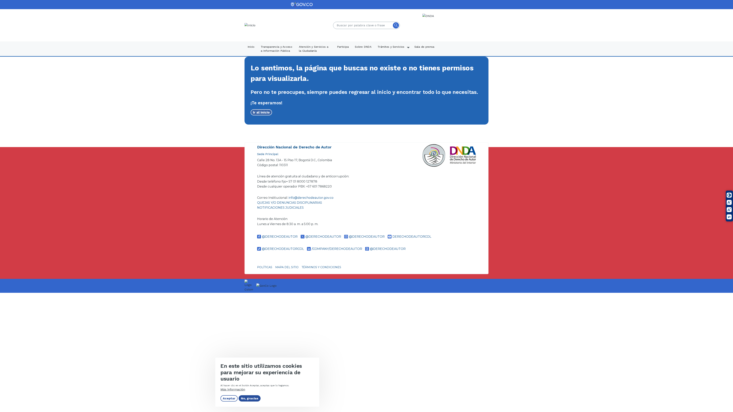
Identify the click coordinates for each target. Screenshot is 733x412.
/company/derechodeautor (337, 249)
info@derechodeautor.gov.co (311, 198)
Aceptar (229, 398)
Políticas (264, 267)
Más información (232, 389)
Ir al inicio (261, 112)
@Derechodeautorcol (283, 249)
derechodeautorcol (411, 236)
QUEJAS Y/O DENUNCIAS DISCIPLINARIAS (289, 202)
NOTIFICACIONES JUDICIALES (280, 207)
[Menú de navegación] (727, 9)
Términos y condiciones (321, 267)
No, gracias (249, 398)
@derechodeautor (280, 236)
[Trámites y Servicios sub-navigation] (408, 49)
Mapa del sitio (287, 267)
